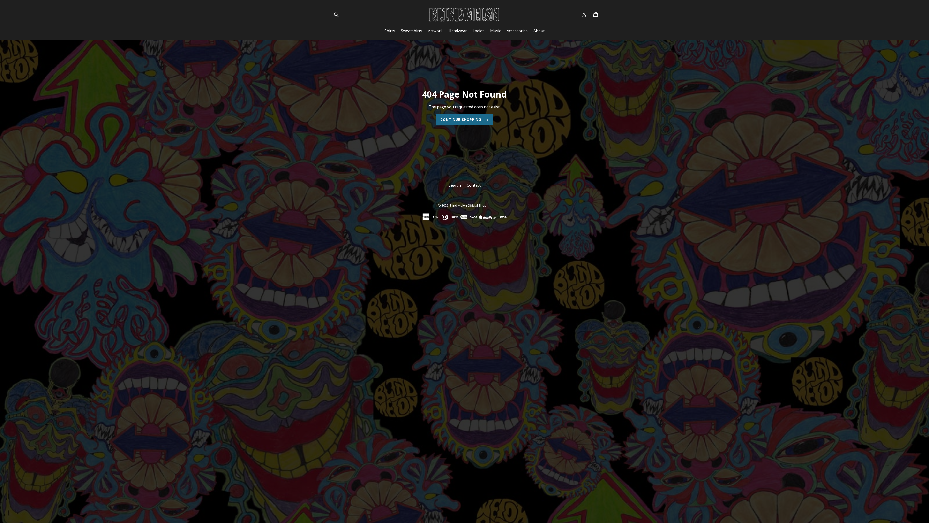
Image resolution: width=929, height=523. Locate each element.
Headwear (458, 30)
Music (495, 30)
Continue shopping (460, 119)
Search (455, 185)
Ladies (478, 30)
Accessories (517, 30)
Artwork (435, 30)
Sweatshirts (411, 30)
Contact (474, 185)
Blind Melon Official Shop (468, 205)
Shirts (389, 30)
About (539, 30)
